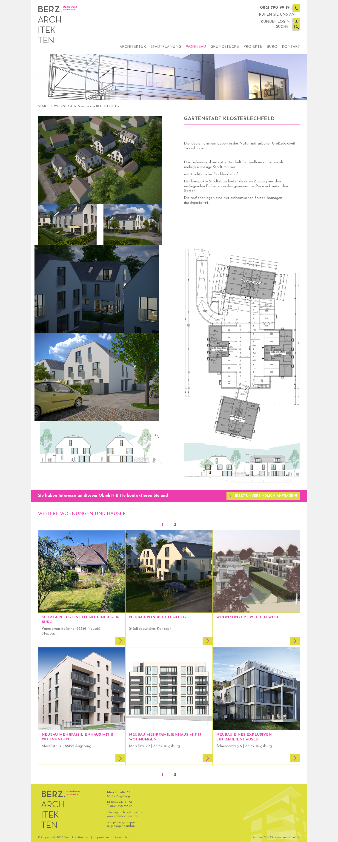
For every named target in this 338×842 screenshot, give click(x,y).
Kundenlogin (275, 22)
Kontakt (291, 47)
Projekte (252, 47)
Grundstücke (225, 47)
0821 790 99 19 (275, 8)
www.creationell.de (287, 837)
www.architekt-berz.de (122, 816)
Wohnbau (196, 47)
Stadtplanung (166, 47)
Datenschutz (122, 837)
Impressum (101, 837)
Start (43, 106)
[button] (263, 496)
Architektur (133, 47)
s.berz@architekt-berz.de (125, 812)
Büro (272, 47)
